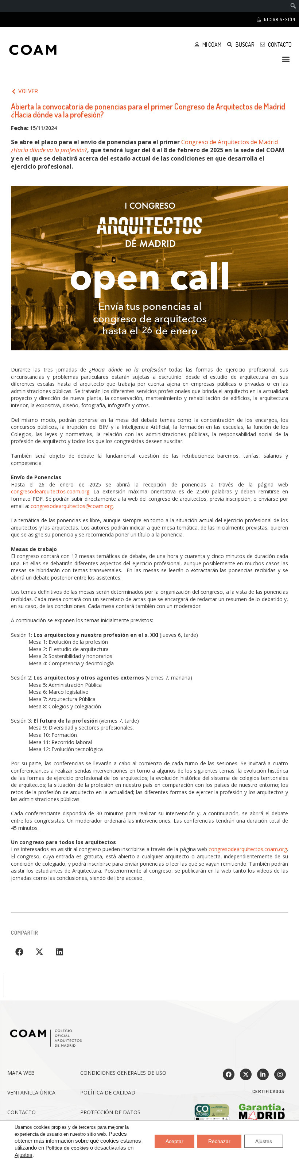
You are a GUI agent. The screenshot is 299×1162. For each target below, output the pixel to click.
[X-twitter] (246, 1074)
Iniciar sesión (278, 19)
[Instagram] (280, 1074)
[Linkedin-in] (263, 1074)
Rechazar (219, 1141)
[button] (286, 59)
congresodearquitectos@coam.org (72, 506)
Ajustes (23, 1155)
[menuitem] (293, 6)
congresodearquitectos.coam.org (50, 491)
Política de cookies (67, 1148)
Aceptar (174, 1141)
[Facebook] (228, 1074)
